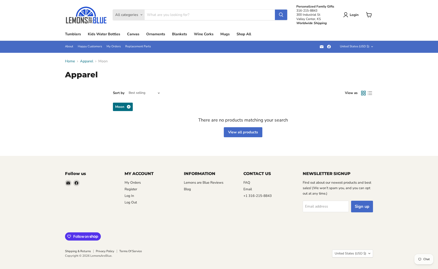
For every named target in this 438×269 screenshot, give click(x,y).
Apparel (86, 61)
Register (131, 189)
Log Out (131, 202)
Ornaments (155, 34)
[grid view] (363, 93)
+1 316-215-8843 (257, 195)
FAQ (246, 182)
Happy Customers (90, 46)
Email (247, 189)
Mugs (225, 34)
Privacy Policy (105, 251)
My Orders (114, 46)
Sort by (119, 93)
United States (354, 46)
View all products (243, 132)
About (69, 46)
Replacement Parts (138, 46)
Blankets (179, 34)
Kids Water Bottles (104, 34)
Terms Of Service (130, 251)
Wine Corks (204, 34)
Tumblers (73, 34)
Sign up (362, 206)
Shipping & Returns (78, 251)
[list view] (370, 93)
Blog (187, 189)
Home (70, 61)
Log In (129, 195)
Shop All (244, 34)
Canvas (133, 34)
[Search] (281, 15)
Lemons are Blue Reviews (203, 182)
